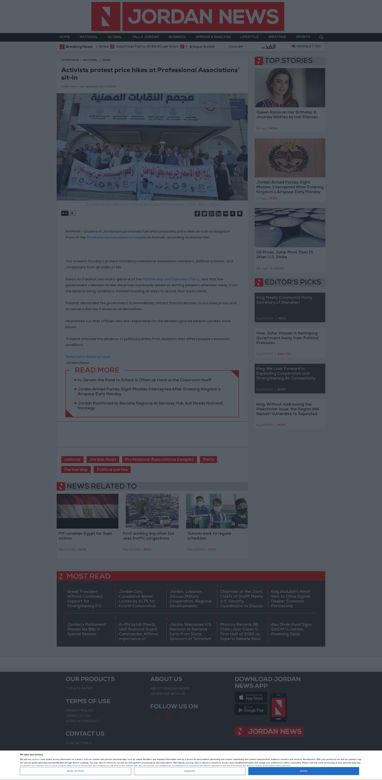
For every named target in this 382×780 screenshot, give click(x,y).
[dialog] (191, 765)
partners (36, 759)
